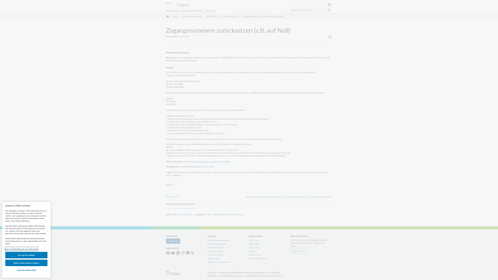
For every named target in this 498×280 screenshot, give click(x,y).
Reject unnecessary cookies (26, 262)
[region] (26, 240)
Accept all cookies (26, 255)
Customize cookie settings (26, 270)
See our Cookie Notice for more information (21, 249)
